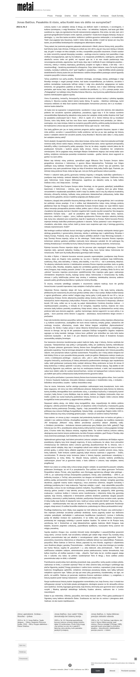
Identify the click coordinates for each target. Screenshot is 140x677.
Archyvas (105, 16)
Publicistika (84, 16)
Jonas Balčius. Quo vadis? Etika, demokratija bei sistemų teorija (68, 615)
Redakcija (22, 652)
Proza (49, 16)
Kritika (95, 16)
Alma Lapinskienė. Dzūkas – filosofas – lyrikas (30, 615)
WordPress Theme (71, 675)
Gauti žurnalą (117, 16)
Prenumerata (23, 658)
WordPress (61, 675)
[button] (136, 659)
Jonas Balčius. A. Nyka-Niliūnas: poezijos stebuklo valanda (105, 615)
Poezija (58, 16)
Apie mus (22, 645)
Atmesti (112, 671)
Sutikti (98, 671)
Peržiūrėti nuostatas (128, 671)
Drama (68, 16)
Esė (75, 16)
